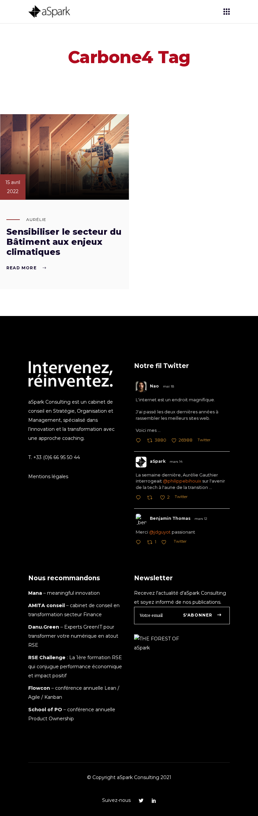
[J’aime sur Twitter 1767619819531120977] (166, 543)
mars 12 (201, 518)
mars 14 (176, 461)
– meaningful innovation (64, 593)
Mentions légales (48, 476)
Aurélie (36, 219)
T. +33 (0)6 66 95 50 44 (54, 457)
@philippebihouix (182, 481)
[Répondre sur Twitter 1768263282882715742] (139, 498)
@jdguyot (160, 532)
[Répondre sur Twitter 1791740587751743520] (139, 441)
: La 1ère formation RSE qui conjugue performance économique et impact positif (75, 666)
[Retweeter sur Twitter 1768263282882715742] (151, 498)
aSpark (158, 461)
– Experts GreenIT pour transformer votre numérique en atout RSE (73, 636)
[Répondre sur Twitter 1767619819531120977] (139, 543)
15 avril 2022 (12, 186)
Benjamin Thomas (170, 518)
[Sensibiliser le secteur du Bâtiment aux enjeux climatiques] (64, 157)
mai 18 (168, 386)
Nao (154, 386)
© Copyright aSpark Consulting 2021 (129, 777)
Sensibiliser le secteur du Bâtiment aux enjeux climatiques (64, 242)
